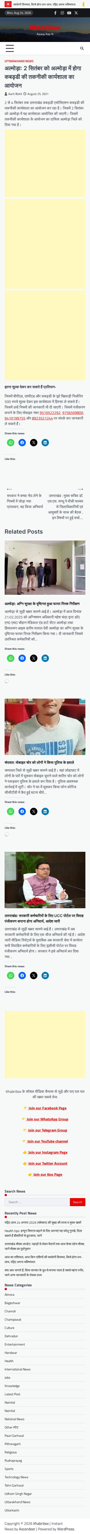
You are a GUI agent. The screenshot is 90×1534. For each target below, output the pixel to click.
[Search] (81, 48)
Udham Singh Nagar (18, 1493)
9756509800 (72, 412)
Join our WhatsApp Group (47, 1119)
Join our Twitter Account (47, 1163)
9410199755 (15, 418)
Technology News (16, 1477)
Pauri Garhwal (14, 1435)
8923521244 (42, 418)
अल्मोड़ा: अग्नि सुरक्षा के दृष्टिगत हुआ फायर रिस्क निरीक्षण (42, 603)
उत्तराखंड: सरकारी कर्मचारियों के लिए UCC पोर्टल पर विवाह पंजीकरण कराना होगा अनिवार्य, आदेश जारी (44, 918)
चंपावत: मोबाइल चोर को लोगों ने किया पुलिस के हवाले (39, 762)
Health (9, 1360)
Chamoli (10, 1311)
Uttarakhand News (19, 61)
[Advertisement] (45, 163)
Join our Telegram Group (47, 1130)
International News (18, 1369)
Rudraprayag (13, 1460)
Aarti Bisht (15, 94)
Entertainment (15, 1344)
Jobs (7, 1377)
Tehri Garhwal (14, 1485)
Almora (9, 1294)
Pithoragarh (13, 1443)
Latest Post (12, 1394)
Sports (9, 1468)
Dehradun (11, 1336)
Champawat (13, 1319)
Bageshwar (12, 1302)
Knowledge (12, 1385)
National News (14, 1418)
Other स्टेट (11, 1427)
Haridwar (11, 1352)
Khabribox (45, 27)
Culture (9, 1327)
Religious (11, 1452)
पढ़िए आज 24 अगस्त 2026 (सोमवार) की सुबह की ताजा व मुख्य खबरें (43, 1222)
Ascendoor (27, 1529)
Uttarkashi (12, 1510)
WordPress (65, 1529)
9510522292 (50, 412)
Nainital (10, 1402)
